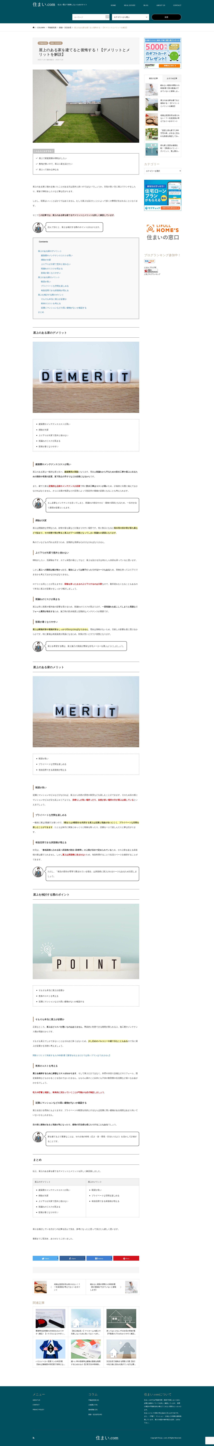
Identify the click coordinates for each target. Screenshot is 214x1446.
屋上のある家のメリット (49, 277)
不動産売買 (43, 43)
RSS (33, 1438)
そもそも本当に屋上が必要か (54, 299)
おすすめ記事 (172, 78)
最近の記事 (153, 78)
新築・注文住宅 (56, 43)
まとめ (41, 312)
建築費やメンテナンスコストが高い (57, 255)
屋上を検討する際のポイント (51, 294)
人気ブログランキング (152, 274)
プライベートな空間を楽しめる (55, 286)
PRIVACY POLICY (38, 1410)
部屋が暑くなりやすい (51, 273)
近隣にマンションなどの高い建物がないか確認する (64, 307)
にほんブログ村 (150, 267)
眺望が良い (46, 281)
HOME (113, 5)
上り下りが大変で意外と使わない (56, 264)
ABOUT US (160, 5)
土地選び (91, 1405)
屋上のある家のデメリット (50, 251)
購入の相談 (158, 1419)
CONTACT (177, 5)
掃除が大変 (46, 259)
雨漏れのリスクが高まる (52, 268)
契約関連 (91, 1410)
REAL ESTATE (129, 5)
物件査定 (167, 1419)
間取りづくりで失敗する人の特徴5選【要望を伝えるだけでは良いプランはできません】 (72, 1055)
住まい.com (107, 1437)
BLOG (146, 5)
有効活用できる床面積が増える (55, 290)
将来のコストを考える (51, 303)
